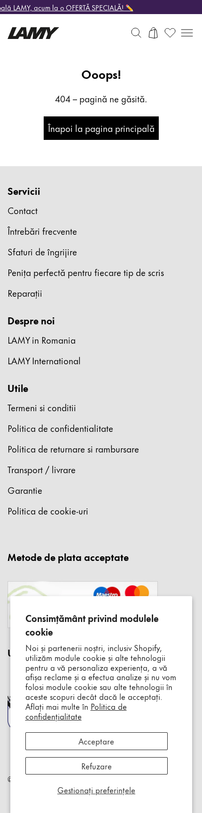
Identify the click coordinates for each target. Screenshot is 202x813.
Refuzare (96, 765)
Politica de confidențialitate (76, 711)
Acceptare (96, 741)
